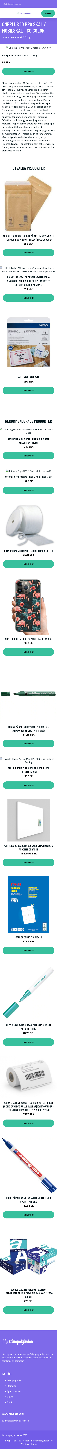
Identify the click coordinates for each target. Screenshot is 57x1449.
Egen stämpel (14, 1391)
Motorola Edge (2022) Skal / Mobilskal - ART (28, 477)
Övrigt (28, 37)
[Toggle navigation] (5, 12)
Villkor (26, 1440)
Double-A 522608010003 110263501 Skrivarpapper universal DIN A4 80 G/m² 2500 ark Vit (28, 1293)
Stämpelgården (14, 1380)
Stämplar (11, 1385)
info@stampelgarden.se (12, 4)
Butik (48, 13)
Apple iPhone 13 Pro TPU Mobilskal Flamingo (28, 638)
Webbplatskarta (29, 1444)
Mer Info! (28, 71)
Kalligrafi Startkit (28, 377)
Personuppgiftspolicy (41, 1440)
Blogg (10, 1396)
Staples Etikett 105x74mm (28, 937)
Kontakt (17, 1440)
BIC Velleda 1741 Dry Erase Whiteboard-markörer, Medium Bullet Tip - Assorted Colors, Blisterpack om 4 (28, 281)
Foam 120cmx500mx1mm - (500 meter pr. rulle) (28, 550)
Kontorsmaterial (13, 37)
